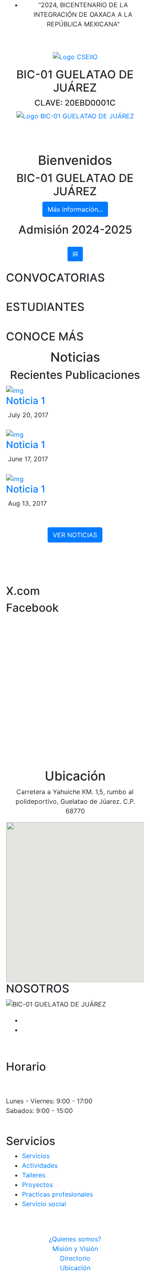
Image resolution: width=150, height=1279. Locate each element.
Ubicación (75, 1268)
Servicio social (44, 1204)
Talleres (33, 1175)
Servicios (36, 1156)
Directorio (75, 1258)
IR (75, 254)
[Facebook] (72, 40)
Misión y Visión (75, 1249)
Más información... (75, 209)
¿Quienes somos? (75, 1239)
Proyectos (37, 1185)
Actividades (40, 1165)
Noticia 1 (25, 400)
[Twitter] (78, 40)
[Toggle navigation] (17, 135)
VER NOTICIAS (75, 535)
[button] (75, 897)
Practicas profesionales (57, 1194)
